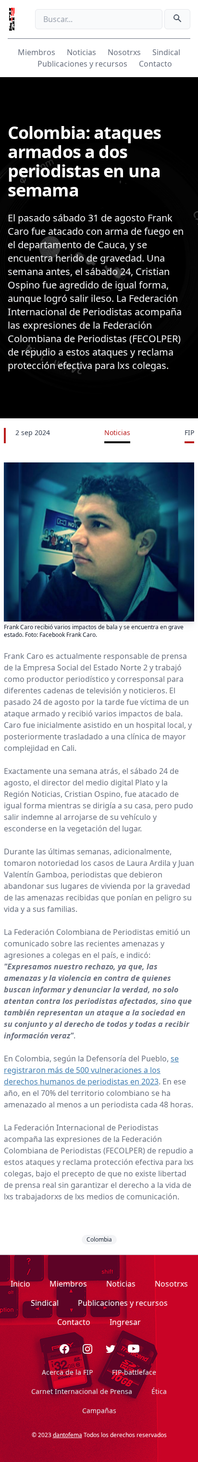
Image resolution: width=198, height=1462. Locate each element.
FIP (189, 432)
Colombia (99, 1239)
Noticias (81, 52)
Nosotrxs (124, 52)
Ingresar (125, 1322)
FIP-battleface (134, 1372)
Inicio (20, 1283)
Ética (159, 1391)
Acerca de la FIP (67, 1372)
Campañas (99, 1410)
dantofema (67, 1435)
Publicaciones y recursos (82, 63)
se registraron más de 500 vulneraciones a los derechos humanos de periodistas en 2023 (91, 1070)
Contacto (155, 63)
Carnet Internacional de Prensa (81, 1391)
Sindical (166, 52)
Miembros (36, 52)
